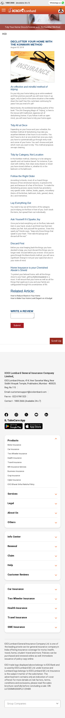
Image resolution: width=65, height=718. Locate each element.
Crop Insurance (14, 476)
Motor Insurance (14, 445)
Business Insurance (16, 471)
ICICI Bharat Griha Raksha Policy (21, 484)
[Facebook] (6, 415)
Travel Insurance (14, 462)
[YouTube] (36, 415)
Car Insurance (13, 449)
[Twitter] (26, 415)
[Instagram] (16, 415)
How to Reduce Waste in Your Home (25, 296)
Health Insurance (14, 458)
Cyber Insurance (14, 480)
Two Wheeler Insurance (17, 454)
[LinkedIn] (46, 415)
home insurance (39, 277)
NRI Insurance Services (17, 467)
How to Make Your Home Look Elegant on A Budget (31, 298)
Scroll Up (56, 341)
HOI (4, 34)
